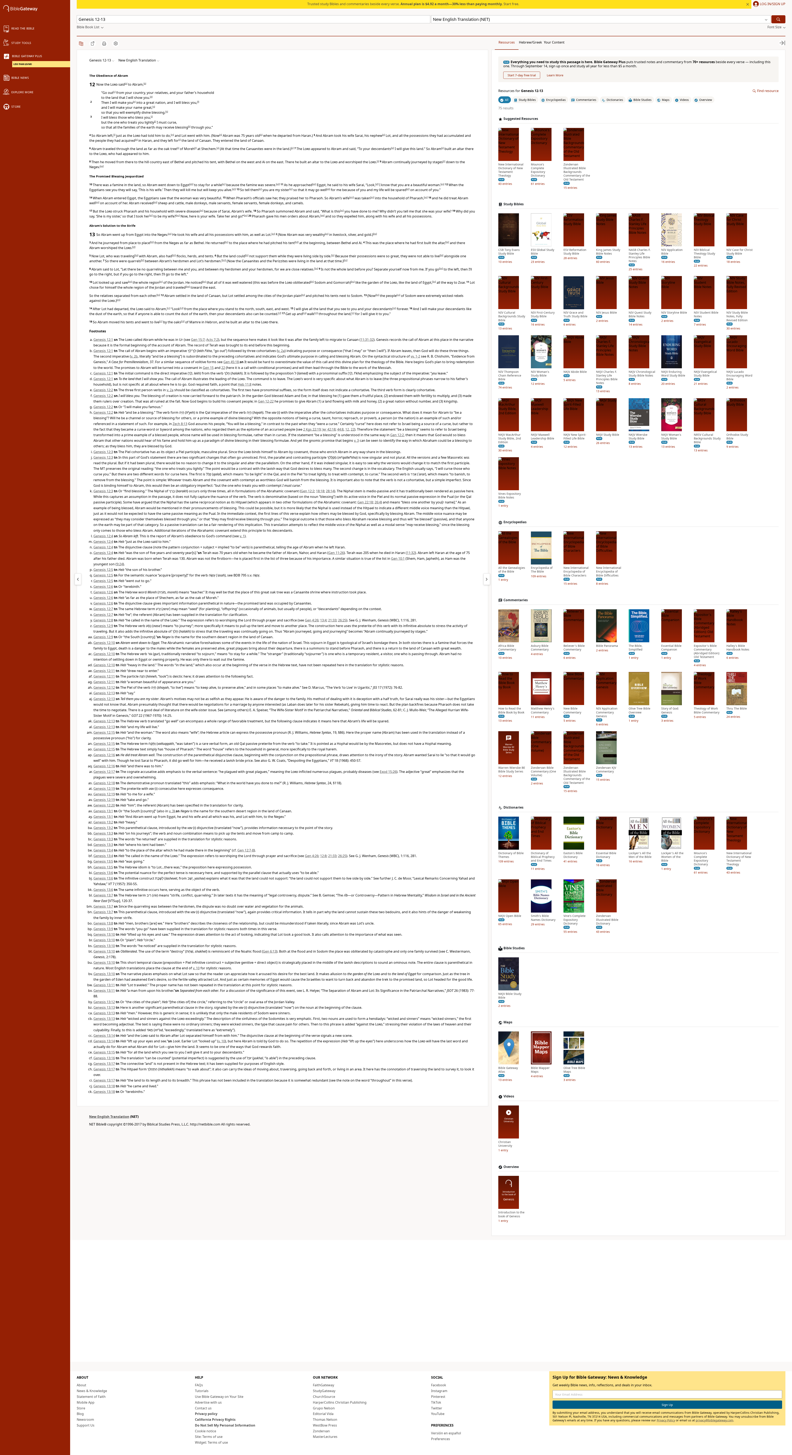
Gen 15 (208, 367)
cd (181, 308)
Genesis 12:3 (103, 452)
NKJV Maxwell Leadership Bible (542, 436)
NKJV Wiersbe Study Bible (638, 436)
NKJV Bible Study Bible (509, 995)
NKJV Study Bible (607, 435)
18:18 (320, 491)
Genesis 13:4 (103, 850)
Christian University (505, 1144)
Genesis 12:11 (104, 670)
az (326, 233)
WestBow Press (325, 1425)
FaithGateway (323, 1385)
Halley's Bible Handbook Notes (737, 647)
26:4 (378, 502)
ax (170, 233)
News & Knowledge (92, 1391)
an (372, 197)
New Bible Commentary (572, 710)
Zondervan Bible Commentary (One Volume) (543, 771)
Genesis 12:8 (103, 620)
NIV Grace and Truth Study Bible (575, 314)
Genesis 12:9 (103, 626)
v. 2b (134, 356)
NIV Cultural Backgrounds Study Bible (511, 316)
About (81, 1385)
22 (223, 367)
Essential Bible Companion (671, 647)
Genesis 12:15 (104, 732)
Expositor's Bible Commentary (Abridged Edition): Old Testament (707, 651)
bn (345, 260)
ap (97, 202)
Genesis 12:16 (104, 755)
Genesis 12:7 (103, 609)
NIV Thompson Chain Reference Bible (509, 375)
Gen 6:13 (269, 951)
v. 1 (242, 536)
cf (279, 313)
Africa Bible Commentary (507, 647)
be (447, 242)
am (351, 197)
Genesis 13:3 (103, 833)
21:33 (332, 620)
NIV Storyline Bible (674, 313)
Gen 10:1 (398, 558)
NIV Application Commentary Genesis (607, 712)
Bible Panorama (607, 646)
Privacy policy (206, 1413)
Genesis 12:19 (104, 788)
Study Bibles (513, 204)
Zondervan (321, 1431)
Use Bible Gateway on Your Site (219, 1396)
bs (204, 281)
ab (191, 184)
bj (333, 255)
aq (155, 202)
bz (377, 294)
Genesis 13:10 (104, 934)
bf (134, 247)
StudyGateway (324, 1391)
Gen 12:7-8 (245, 850)
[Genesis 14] (486, 579)
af (377, 184)
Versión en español (446, 1433)
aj (291, 189)
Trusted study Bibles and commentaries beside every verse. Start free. (413, 4)
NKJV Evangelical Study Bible (705, 373)
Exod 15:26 (388, 771)
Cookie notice (205, 1431)
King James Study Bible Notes (608, 251)
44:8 (340, 429)
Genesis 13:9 (103, 929)
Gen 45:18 (231, 362)
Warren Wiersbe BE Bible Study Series (511, 769)
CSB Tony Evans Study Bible (509, 251)
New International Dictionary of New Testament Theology (510, 170)
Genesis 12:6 (103, 586)
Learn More (555, 75)
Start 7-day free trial (522, 75)
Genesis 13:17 (104, 1063)
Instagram (439, 1391)
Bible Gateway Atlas (508, 1070)
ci (353, 313)
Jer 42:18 (329, 429)
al (408, 189)
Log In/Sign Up (772, 4)
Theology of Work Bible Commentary (706, 710)
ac (224, 184)
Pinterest (438, 1396)
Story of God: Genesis (670, 710)
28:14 (330, 491)
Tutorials (202, 1391)
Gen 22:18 (365, 502)
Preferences (440, 1439)
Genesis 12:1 (103, 339)
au (178, 215)
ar (201, 210)
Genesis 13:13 (104, 1007)
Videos (508, 1096)
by (303, 294)
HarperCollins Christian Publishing (340, 1402)
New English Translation (109, 1116)
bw (187, 286)
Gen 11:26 (336, 552)
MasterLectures (325, 1436)
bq (130, 281)
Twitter (436, 1408)
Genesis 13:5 (103, 861)
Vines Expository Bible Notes (509, 496)
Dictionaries (513, 807)
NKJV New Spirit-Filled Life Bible (574, 436)
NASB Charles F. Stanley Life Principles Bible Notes (640, 255)
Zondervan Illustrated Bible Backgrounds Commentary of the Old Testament (576, 172)
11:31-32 (367, 339)
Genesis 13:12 (104, 1002)
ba (375, 233)
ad (278, 184)
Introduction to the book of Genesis (511, 1214)
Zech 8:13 (180, 424)
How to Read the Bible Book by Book (511, 710)
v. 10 (196, 968)
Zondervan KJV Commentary (606, 769)
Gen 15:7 (198, 339)
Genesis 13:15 (104, 1052)
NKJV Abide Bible (575, 372)
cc (168, 308)
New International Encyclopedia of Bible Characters (576, 571)
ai (260, 189)
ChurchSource (324, 1396)
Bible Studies (514, 948)
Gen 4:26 (311, 620)
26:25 (342, 620)
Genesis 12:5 (103, 569)
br (161, 281)
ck (183, 321)
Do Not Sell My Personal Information (225, 1425)
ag (442, 184)
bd (296, 242)
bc (226, 242)
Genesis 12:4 (103, 536)
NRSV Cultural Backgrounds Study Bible (707, 438)
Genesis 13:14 (104, 1035)
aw (322, 215)
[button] (768, 4)
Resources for (520, 91)
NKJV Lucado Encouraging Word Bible (739, 375)
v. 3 (356, 440)
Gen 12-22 (266, 401)
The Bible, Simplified (635, 647)
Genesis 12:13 (104, 693)
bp (441, 268)
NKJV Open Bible (509, 916)
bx (158, 294)
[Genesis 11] (78, 579)
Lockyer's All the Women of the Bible (672, 856)
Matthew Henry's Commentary (542, 710)
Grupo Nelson (324, 1408)
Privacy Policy (666, 1420)
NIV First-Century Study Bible (543, 314)
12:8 (323, 856)
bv (434, 281)
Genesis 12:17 (104, 771)
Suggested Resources (520, 119)
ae (314, 184)
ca (398, 294)
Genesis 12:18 (104, 783)
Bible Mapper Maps (540, 1070)
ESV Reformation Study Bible (574, 251)
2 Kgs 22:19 (312, 429)
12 (347, 429)
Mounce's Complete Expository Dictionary (538, 170)
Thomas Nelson (325, 1419)
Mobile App (85, 1402)
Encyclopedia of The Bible (542, 570)
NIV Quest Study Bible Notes (640, 314)
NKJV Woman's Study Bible (671, 436)
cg (304, 313)
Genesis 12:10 (104, 642)
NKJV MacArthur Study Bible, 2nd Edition (509, 438)
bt (312, 281)
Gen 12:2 (397, 435)
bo (316, 268)
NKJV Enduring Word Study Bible (673, 373)
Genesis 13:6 (103, 872)
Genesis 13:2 (103, 822)
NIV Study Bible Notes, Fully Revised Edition (737, 316)
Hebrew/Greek (530, 42)
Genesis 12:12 (104, 687)
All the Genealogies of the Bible (511, 570)
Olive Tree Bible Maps (574, 1070)
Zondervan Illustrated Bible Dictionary (607, 919)
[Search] (778, 19)
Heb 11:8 (244, 384)
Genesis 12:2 (103, 390)
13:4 (323, 620)
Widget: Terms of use (211, 1442)
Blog (80, 1413)
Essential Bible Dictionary (606, 855)
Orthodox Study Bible (737, 436)
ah (234, 189)
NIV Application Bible (672, 251)
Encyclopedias (515, 522)
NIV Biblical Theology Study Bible (704, 253)
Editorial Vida (323, 1413)
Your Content (554, 42)
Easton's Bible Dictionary (573, 855)
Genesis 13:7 (103, 895)
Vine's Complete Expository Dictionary (574, 919)
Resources (507, 42)
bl (142, 260)
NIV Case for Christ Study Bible (739, 251)
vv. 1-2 (415, 356)
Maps (507, 1022)
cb (118, 299)
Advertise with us (208, 1402)
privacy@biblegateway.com (714, 1420)
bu (352, 281)
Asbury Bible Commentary (540, 647)
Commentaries (515, 600)
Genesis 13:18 (104, 1086)
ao (425, 197)
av (246, 215)
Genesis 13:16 (104, 1058)
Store (81, 1408)
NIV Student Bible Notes (706, 314)
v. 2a (281, 350)
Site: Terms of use (209, 1436)
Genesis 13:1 (103, 811)
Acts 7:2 (212, 339)
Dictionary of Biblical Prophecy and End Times (543, 856)
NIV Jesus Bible (606, 313)
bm (223, 260)
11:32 (411, 552)
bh (174, 255)
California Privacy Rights (215, 1419)
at (151, 215)
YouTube (437, 1413)
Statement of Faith (91, 1396)
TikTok (436, 1402)
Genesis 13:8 (103, 923)
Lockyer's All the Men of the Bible (640, 855)
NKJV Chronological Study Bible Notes (642, 373)
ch (316, 313)
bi (247, 255)
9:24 (120, 564)
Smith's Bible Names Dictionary (543, 918)
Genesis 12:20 (104, 805)
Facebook (438, 1385)
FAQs (199, 1385)
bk (441, 255)
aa (101, 166)
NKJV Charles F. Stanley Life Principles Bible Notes (607, 377)
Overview (511, 1167)
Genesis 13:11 (104, 985)
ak (328, 189)
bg (136, 255)
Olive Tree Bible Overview (639, 710)
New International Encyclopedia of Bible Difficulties (608, 571)
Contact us (203, 1408)
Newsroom (85, 1419)
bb (152, 242)
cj (161, 321)
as (342, 210)
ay (273, 233)
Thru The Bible (736, 709)
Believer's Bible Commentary (574, 647)
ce (394, 308)
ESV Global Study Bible (542, 251)
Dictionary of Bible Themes (511, 855)
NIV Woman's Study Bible (540, 373)
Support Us (85, 1425)
